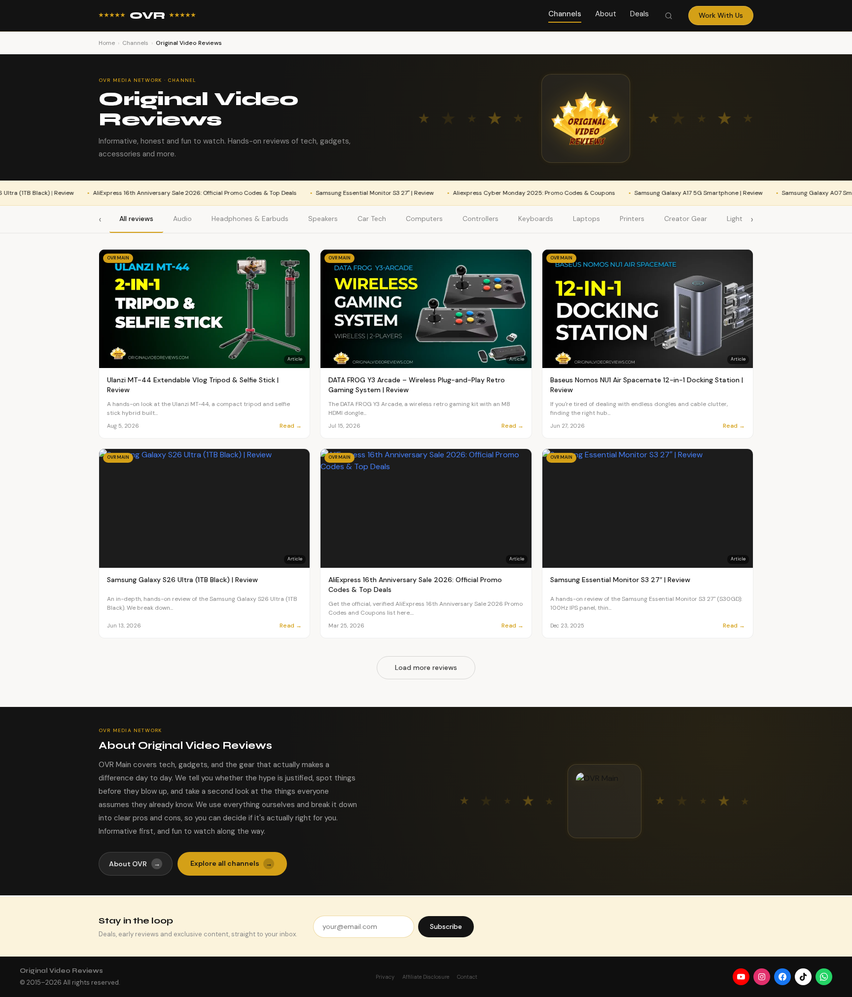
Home (107, 43)
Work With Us (721, 15)
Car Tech (371, 218)
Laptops (586, 218)
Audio (182, 218)
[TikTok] (803, 976)
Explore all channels (231, 863)
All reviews (136, 218)
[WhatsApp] (824, 976)
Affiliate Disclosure (425, 976)
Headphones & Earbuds (250, 218)
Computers (424, 218)
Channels (564, 14)
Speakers (323, 218)
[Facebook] (782, 976)
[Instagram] (761, 976)
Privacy (385, 976)
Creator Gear (685, 218)
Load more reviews (426, 667)
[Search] (668, 16)
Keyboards (535, 218)
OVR (147, 15)
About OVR (134, 863)
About (605, 14)
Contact (467, 976)
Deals (639, 14)
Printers (632, 218)
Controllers (480, 218)
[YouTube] (741, 976)
